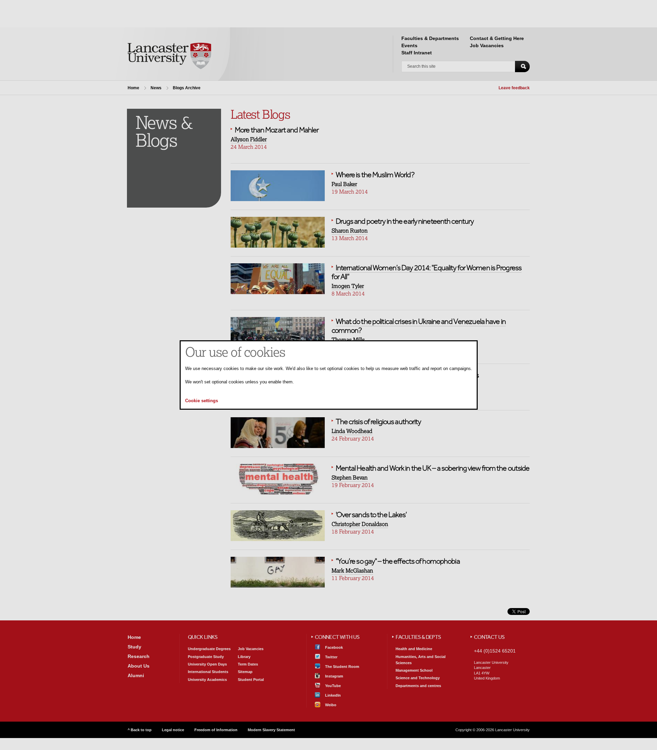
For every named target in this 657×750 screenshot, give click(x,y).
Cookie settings (201, 401)
